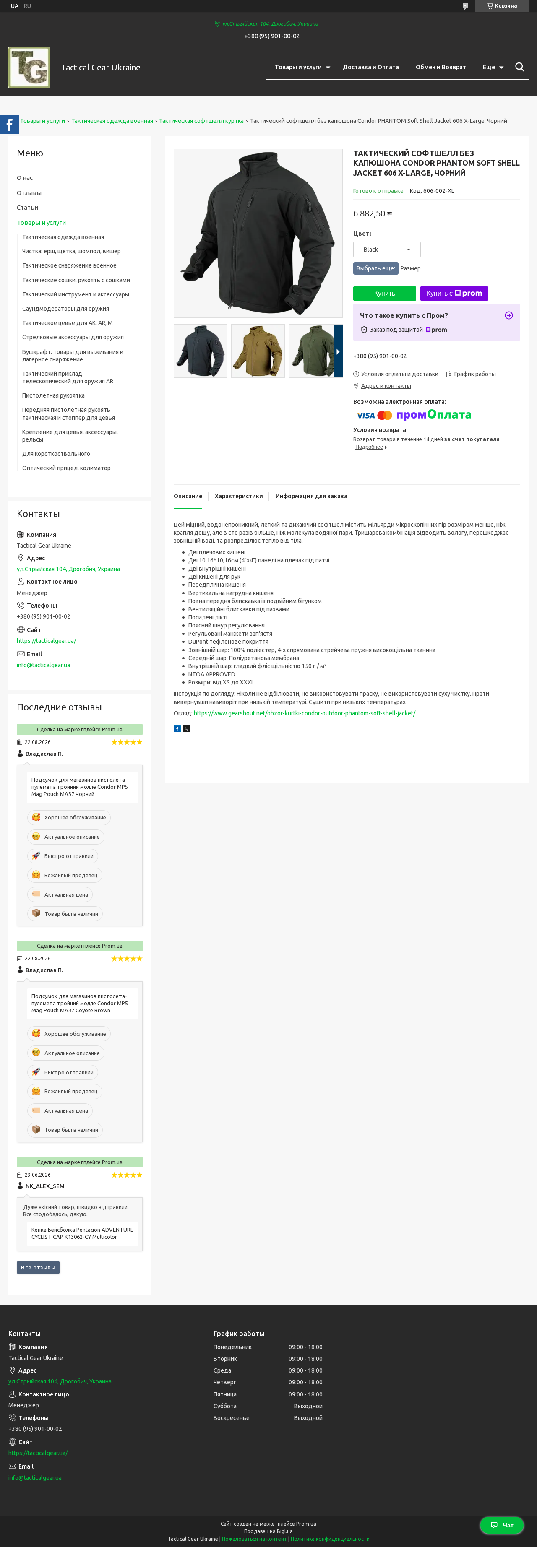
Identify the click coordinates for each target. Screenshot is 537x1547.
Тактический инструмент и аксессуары (75, 294)
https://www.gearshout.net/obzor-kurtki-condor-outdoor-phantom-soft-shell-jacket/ (304, 713)
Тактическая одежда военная (112, 120)
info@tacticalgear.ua (43, 665)
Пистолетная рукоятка (53, 395)
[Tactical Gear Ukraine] (29, 67)
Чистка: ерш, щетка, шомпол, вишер (71, 251)
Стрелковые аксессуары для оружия (73, 337)
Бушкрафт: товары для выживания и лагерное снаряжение (72, 355)
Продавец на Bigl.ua (268, 1531)
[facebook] (177, 730)
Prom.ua (306, 1523)
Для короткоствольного (56, 453)
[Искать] (518, 67)
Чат (508, 1525)
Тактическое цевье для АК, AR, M (67, 323)
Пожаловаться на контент (254, 1539)
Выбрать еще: (389, 268)
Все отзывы (38, 1267)
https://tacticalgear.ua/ (46, 640)
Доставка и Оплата (371, 67)
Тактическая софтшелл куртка (201, 120)
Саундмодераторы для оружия (65, 308)
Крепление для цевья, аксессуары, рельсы (70, 436)
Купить (384, 293)
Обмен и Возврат (441, 67)
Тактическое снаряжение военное (69, 265)
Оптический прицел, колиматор (66, 468)
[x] (186, 730)
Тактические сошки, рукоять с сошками (76, 280)
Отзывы (29, 192)
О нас (25, 177)
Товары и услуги (298, 67)
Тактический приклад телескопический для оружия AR (67, 377)
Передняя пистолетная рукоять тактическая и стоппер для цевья (68, 413)
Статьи (27, 207)
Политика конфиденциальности (330, 1539)
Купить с (440, 293)
